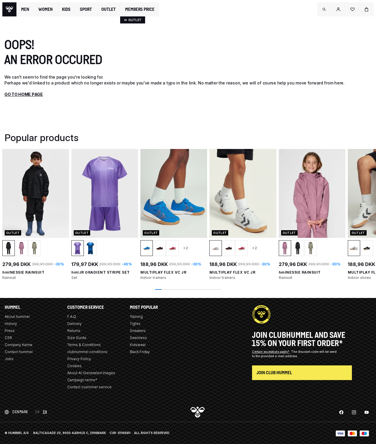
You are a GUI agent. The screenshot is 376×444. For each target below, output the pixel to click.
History (11, 323)
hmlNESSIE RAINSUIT (23, 272)
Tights (135, 323)
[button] (324, 9)
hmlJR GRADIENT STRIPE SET (100, 272)
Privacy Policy (79, 359)
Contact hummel (19, 352)
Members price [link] (140, 9)
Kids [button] (66, 9)
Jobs (9, 359)
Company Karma (18, 345)
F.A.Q (71, 316)
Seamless (138, 337)
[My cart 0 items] (367, 9)
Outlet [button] (108, 9)
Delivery (74, 323)
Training (136, 316)
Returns (73, 330)
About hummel (17, 316)
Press (10, 330)
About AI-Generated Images (91, 373)
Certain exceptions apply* (271, 351)
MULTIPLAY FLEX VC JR (163, 272)
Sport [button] (86, 9)
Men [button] (25, 9)
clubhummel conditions (87, 352)
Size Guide (76, 337)
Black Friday (140, 352)
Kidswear (138, 345)
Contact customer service (89, 387)
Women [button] (45, 9)
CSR (8, 337)
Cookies (74, 366)
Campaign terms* (82, 380)
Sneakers (138, 330)
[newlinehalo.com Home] (9, 9)
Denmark (20, 412)
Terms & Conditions (84, 345)
